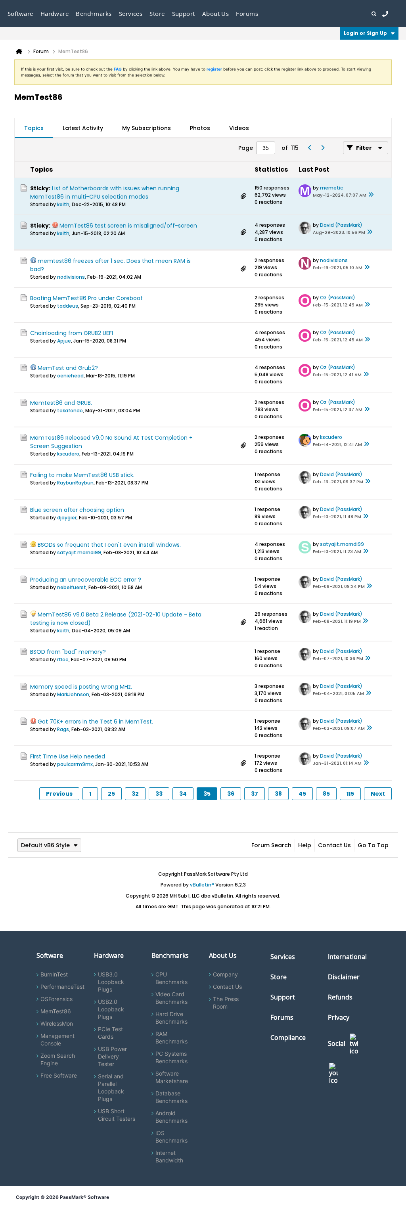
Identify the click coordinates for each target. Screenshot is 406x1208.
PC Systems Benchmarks (171, 1057)
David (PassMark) (341, 225)
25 (111, 794)
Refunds (340, 997)
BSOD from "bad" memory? (68, 652)
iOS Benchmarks (171, 1137)
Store (278, 977)
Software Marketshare (171, 1077)
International (347, 956)
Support (183, 13)
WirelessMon (56, 1023)
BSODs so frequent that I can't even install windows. (109, 545)
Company (225, 974)
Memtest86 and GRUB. (61, 403)
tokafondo (70, 410)
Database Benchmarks (171, 1097)
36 (230, 794)
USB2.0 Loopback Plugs (111, 1009)
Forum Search (271, 845)
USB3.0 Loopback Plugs (111, 982)
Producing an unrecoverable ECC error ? (85, 580)
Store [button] (157, 13)
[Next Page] (322, 148)
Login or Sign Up (365, 33)
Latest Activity (83, 128)
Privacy (338, 1017)
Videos (239, 128)
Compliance (288, 1037)
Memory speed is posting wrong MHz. (81, 687)
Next (378, 794)
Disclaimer (344, 977)
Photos (200, 128)
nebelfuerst (71, 587)
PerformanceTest (62, 986)
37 (254, 794)
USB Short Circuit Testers (116, 1115)
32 (135, 794)
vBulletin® (202, 884)
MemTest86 (55, 1011)
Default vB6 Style (45, 845)
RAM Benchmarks (171, 1037)
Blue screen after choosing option (77, 510)
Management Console (57, 1039)
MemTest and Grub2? (68, 368)
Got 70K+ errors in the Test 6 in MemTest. (95, 722)
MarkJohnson (73, 694)
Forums (247, 13)
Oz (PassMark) (337, 297)
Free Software (58, 1075)
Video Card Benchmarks (171, 998)
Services (282, 956)
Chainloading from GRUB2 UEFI (71, 333)
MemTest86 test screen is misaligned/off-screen (128, 226)
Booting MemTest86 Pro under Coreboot (86, 298)
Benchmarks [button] (94, 13)
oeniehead (70, 375)
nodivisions (71, 277)
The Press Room (226, 1002)
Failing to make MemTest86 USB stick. (82, 475)
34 (183, 794)
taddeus (67, 305)
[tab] (34, 128)
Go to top (373, 845)
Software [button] (20, 13)
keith (63, 204)
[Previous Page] (309, 148)
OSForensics (56, 998)
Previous (59, 794)
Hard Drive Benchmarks (171, 1018)
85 (326, 794)
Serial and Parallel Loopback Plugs (111, 1087)
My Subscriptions (146, 128)
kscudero (68, 453)
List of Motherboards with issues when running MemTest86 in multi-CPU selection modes (104, 192)
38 (278, 794)
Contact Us (334, 845)
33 (159, 794)
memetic (331, 187)
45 (302, 794)
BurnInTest (54, 974)
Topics (34, 128)
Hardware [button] (54, 13)
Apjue (64, 340)
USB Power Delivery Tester (112, 1056)
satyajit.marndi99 (79, 552)
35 (207, 794)
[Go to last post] (371, 195)
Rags (63, 729)
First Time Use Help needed (67, 756)
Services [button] (131, 13)
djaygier (67, 517)
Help (304, 845)
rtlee (63, 659)
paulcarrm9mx (75, 764)
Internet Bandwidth (169, 1156)
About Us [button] (215, 13)
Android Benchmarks (171, 1117)
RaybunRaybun (75, 482)
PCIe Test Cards (110, 1033)
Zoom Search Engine (57, 1059)
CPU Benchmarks (171, 978)
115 (350, 794)
